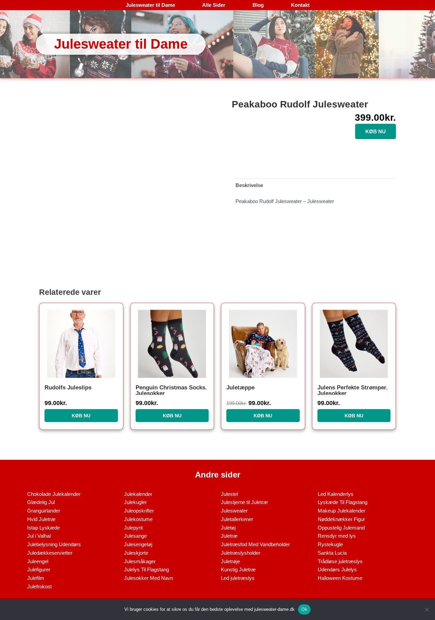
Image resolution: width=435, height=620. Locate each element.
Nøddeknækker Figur (341, 519)
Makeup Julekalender (341, 511)
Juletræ (229, 536)
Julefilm (35, 578)
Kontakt (300, 5)
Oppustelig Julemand (341, 528)
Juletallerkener (237, 519)
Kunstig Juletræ (238, 569)
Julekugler (135, 502)
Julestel (229, 494)
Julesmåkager (140, 561)
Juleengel (37, 561)
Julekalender (138, 494)
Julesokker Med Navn (148, 578)
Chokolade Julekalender (54, 494)
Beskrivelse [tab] (249, 185)
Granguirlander (43, 511)
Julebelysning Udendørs (54, 544)
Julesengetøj (138, 544)
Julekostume (138, 519)
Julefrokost (39, 586)
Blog (258, 5)
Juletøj (228, 528)
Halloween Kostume (340, 578)
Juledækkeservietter (49, 553)
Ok (304, 609)
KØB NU (375, 131)
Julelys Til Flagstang (146, 569)
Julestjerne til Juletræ (244, 502)
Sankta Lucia (332, 553)
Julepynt (133, 528)
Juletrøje (230, 561)
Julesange (135, 536)
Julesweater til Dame (150, 5)
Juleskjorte (136, 553)
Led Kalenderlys (335, 494)
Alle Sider (213, 5)
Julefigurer (38, 569)
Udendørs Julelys (337, 569)
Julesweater (234, 511)
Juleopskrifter (139, 511)
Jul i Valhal (39, 536)
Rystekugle (330, 544)
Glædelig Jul (41, 502)
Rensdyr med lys (337, 536)
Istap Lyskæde (43, 528)
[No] (426, 609)
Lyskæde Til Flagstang (342, 502)
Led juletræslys (238, 578)
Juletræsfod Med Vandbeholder (255, 544)
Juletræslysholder (240, 553)
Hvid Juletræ (41, 519)
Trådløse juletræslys (340, 561)
